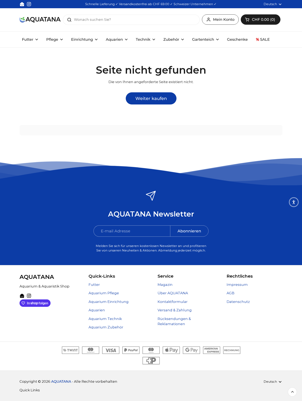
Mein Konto (223, 19)
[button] (260, 19)
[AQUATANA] (40, 19)
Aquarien (97, 310)
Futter (94, 285)
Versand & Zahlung (175, 310)
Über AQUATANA (173, 293)
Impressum (237, 285)
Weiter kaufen (151, 98)
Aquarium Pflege (104, 293)
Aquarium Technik (105, 319)
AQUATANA (61, 381)
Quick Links (30, 390)
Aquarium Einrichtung (109, 302)
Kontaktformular (173, 302)
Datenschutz (238, 302)
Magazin (165, 285)
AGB (230, 293)
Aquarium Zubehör (106, 327)
